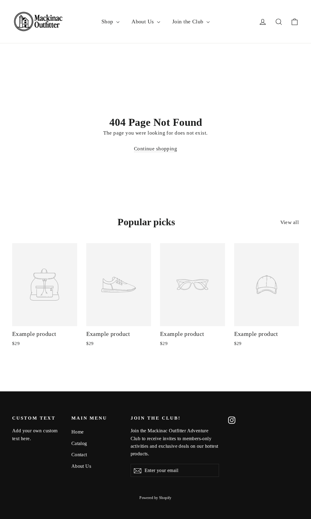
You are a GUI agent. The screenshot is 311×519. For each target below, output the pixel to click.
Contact (79, 454)
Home (77, 431)
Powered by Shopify (155, 498)
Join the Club (188, 21)
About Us (144, 21)
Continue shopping (155, 149)
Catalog (79, 443)
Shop (108, 21)
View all (289, 222)
